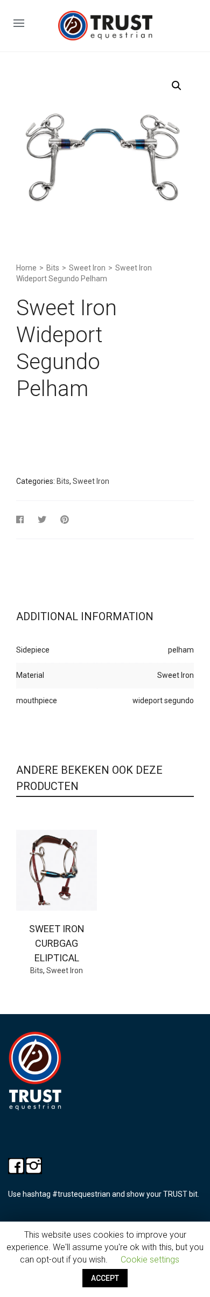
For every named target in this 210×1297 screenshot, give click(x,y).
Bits (52, 267)
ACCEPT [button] (105, 1278)
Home (26, 267)
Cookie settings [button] (150, 1259)
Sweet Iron (87, 267)
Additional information (84, 616)
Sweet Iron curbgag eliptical (57, 943)
